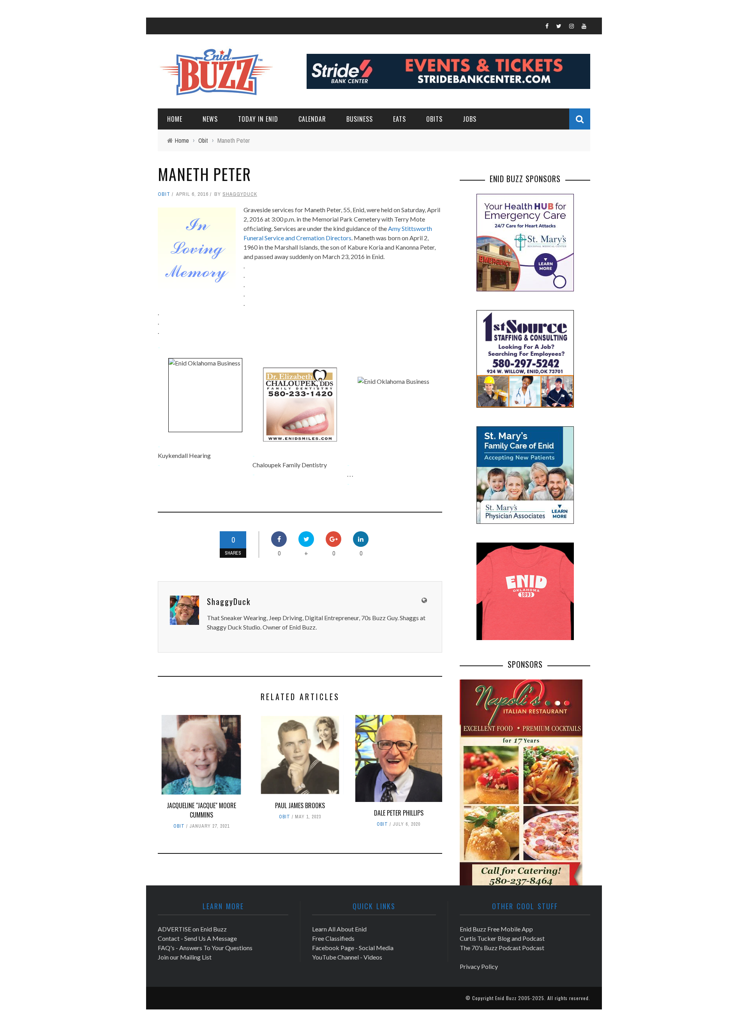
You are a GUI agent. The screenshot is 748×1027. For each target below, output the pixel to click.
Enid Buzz (506, 998)
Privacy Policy (479, 966)
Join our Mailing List (185, 957)
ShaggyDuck (239, 194)
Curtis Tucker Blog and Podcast (502, 938)
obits (434, 119)
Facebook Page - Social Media (352, 947)
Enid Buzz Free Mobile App (496, 929)
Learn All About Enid (339, 929)
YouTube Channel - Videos (347, 957)
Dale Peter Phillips (398, 813)
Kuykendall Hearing (184, 455)
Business (359, 119)
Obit (164, 194)
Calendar (312, 119)
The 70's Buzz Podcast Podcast (502, 947)
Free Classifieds (333, 938)
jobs (469, 119)
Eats (399, 119)
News (210, 119)
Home (174, 119)
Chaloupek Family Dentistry (289, 464)
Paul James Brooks (300, 805)
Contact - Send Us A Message (197, 938)
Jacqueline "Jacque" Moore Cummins (201, 810)
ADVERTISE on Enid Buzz (192, 929)
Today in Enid (258, 119)
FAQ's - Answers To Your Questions (205, 947)
